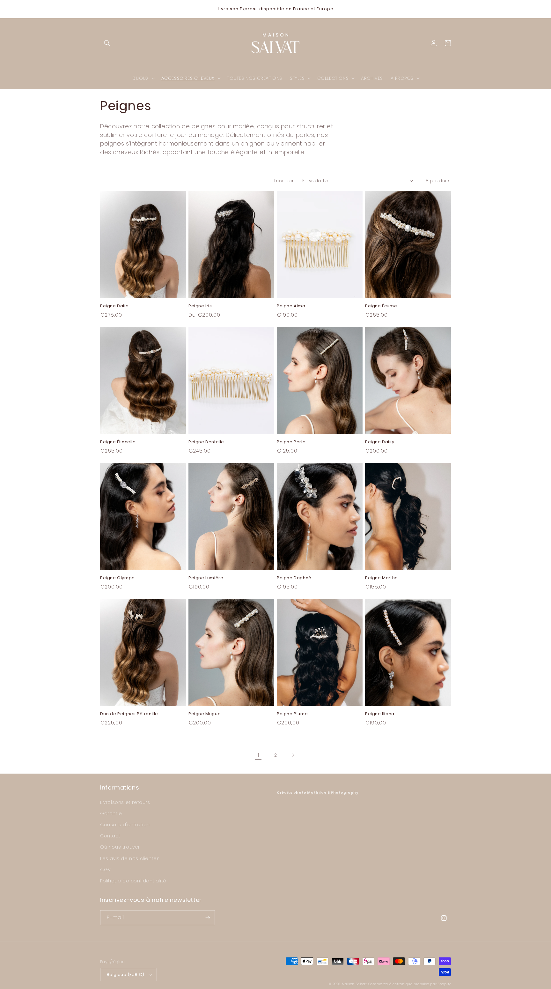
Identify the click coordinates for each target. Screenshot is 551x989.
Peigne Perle (291, 442)
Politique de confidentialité (133, 881)
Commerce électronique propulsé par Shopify (409, 984)
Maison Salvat (354, 984)
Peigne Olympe (117, 578)
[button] (107, 43)
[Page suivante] (293, 755)
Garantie (111, 813)
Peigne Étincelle (118, 442)
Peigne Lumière (205, 578)
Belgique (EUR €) (125, 974)
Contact (110, 836)
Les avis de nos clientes (129, 858)
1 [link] (258, 755)
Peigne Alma (291, 306)
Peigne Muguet (205, 714)
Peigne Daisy (379, 442)
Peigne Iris (200, 306)
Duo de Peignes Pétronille (129, 714)
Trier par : (285, 180)
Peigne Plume (292, 714)
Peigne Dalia (114, 306)
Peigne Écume (381, 306)
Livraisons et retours (125, 802)
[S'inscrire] (208, 917)
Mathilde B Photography (332, 792)
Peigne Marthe (381, 578)
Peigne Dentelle (206, 442)
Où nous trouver (120, 847)
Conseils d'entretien (125, 824)
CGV (105, 869)
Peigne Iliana (379, 714)
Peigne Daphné (294, 578)
